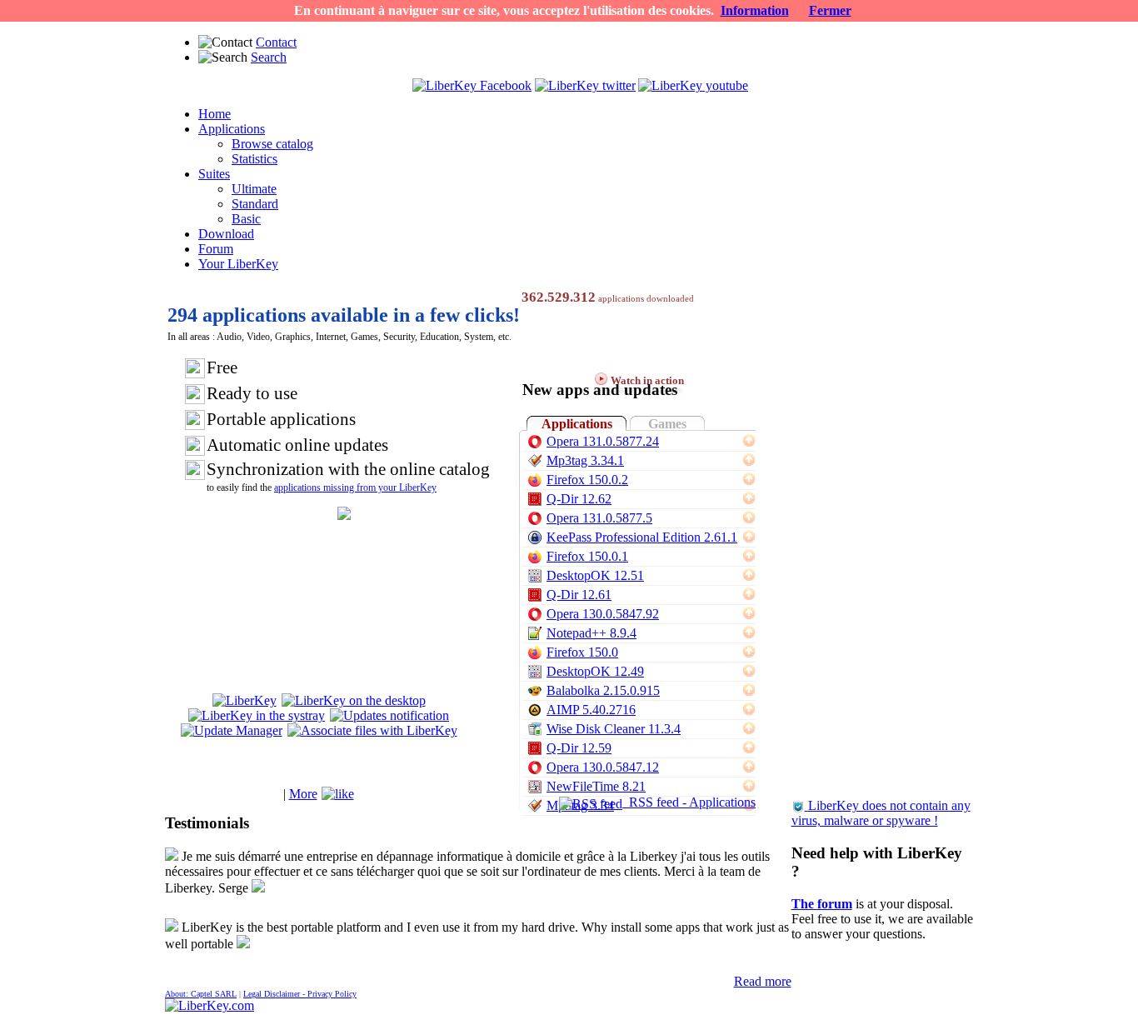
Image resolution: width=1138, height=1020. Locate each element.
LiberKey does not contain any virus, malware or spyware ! (881, 813)
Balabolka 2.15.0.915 (603, 690)
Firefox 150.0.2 (587, 479)
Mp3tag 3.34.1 (585, 460)
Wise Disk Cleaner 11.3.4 (614, 729)
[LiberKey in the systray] (256, 715)
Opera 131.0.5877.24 (603, 441)
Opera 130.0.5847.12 (603, 767)
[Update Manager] (231, 730)
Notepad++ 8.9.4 (591, 633)
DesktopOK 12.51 (595, 575)
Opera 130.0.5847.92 (603, 614)
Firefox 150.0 (582, 652)
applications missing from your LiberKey (355, 487)
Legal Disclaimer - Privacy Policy (300, 993)
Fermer (830, 10)
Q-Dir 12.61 (579, 595)
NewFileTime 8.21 (596, 786)
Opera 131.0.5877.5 (599, 518)
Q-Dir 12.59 (579, 748)
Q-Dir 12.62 (579, 499)
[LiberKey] (244, 700)
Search (269, 57)
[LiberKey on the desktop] (354, 700)
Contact (276, 42)
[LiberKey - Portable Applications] (209, 1005)
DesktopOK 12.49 (595, 671)
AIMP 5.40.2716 (591, 709)
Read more (762, 981)
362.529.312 (559, 297)
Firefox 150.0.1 (587, 556)
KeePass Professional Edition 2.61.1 (642, 537)
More (303, 794)
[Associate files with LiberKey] (372, 730)
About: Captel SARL (201, 993)
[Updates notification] (389, 715)
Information (755, 10)
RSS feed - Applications (689, 802)
